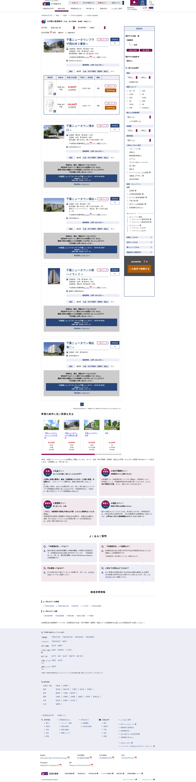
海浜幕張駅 (60, 616)
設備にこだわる (132, 237)
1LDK (131, 94)
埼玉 (47, 733)
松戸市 (53, 656)
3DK (143, 101)
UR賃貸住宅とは (64, 720)
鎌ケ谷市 (80, 656)
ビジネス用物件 (106, 773)
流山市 (65, 656)
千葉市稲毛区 (79, 637)
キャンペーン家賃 (135, 217)
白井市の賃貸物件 (76, 15)
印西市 (53, 660)
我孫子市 (72, 656)
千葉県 (64, 15)
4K (143, 104)
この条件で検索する (139, 269)
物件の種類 (65, 730)
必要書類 (85, 723)
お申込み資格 (87, 726)
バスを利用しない (135, 121)
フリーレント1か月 (139, 228)
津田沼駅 (70, 616)
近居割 (131, 191)
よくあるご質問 (126, 720)
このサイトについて (147, 779)
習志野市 (75, 606)
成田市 (53, 666)
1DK (143, 91)
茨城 (47, 736)
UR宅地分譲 (92, 773)
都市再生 (119, 773)
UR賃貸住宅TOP (46, 15)
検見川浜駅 (81, 616)
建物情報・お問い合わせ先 (92, 65)
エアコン (132, 159)
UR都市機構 (69, 773)
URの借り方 (109, 577)
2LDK (144, 98)
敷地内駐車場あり (135, 156)
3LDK (131, 104)
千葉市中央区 (55, 637)
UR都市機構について (134, 773)
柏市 (59, 656)
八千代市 (85, 606)
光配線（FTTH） (135, 176)
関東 (57, 15)
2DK (130, 98)
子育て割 (132, 201)
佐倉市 (53, 650)
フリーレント (134, 225)
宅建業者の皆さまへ (127, 737)
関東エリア (62, 715)
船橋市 (60, 645)
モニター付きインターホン (138, 162)
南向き (131, 169)
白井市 (60, 660)
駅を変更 (146, 50)
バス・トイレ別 (134, 149)
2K (143, 94)
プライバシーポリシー (129, 779)
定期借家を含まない (136, 207)
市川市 (53, 645)
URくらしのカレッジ (128, 724)
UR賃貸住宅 (81, 773)
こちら (87, 57)
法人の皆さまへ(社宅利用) (129, 734)
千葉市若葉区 (96, 606)
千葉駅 (91, 616)
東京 (47, 723)
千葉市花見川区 (63, 606)
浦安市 (64, 641)
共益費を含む (134, 82)
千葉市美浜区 (49, 606)
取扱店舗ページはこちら (81, 184)
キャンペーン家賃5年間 (140, 222)
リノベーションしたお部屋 (138, 172)
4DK (130, 108)
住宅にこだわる (132, 242)
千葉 (47, 730)
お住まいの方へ (126, 743)
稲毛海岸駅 (49, 616)
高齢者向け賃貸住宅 (134, 252)
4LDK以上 (145, 108)
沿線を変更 (133, 50)
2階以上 (132, 152)
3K (130, 101)
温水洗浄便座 (134, 179)
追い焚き (132, 166)
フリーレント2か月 (139, 231)
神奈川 (48, 726)
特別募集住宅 (125, 731)
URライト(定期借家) (136, 204)
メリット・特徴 (66, 723)
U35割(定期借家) (135, 194)
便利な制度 (65, 726)
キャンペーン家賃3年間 (140, 219)
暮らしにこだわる (133, 247)
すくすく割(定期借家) (137, 197)
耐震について (65, 733)
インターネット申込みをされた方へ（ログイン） (137, 746)
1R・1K (132, 91)
